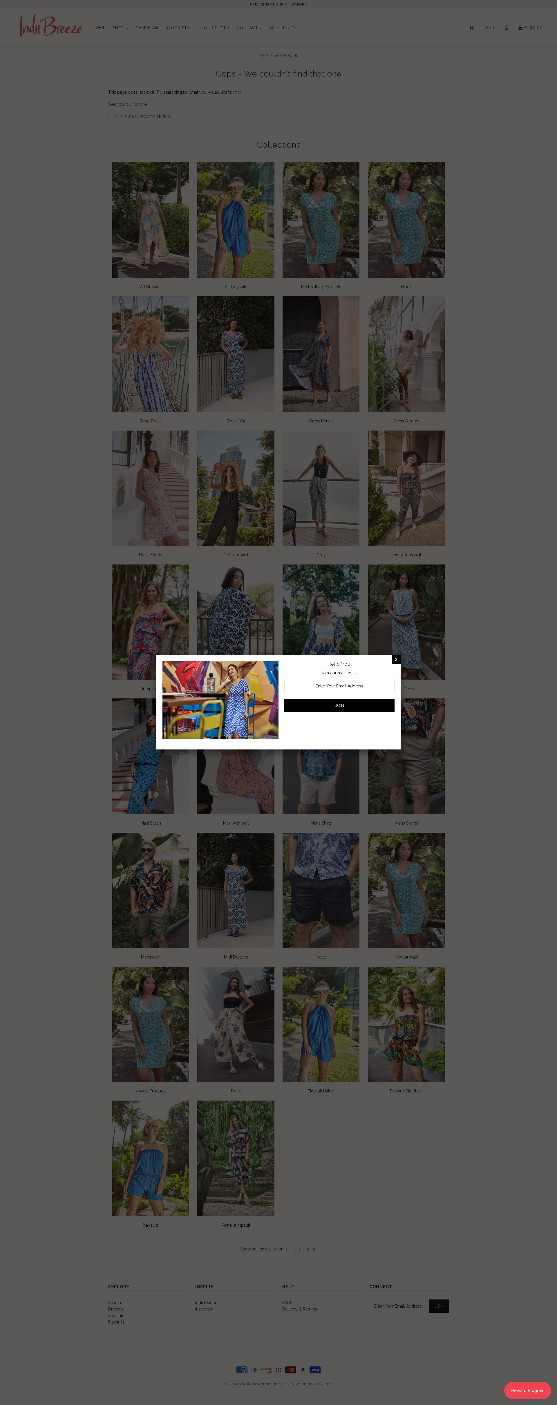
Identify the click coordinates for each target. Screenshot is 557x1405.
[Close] (396, 659)
